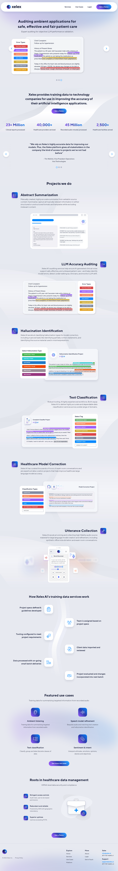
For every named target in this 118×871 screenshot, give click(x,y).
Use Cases (79, 7)
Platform (69, 863)
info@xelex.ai (106, 853)
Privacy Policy (19, 858)
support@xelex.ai (108, 862)
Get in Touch (89, 860)
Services (68, 7)
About (87, 854)
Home (68, 854)
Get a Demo (103, 7)
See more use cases (59, 763)
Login (90, 7)
